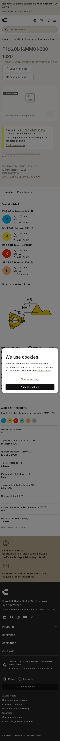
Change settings (30, 379)
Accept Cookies (30, 387)
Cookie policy (44, 370)
